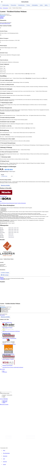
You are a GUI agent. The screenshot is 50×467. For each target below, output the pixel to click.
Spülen (46, 5)
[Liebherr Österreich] (30, 438)
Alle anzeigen (2, 315)
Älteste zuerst (4, 401)
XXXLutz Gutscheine (14, 409)
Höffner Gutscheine (45, 409)
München (13, 408)
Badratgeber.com (5, 416)
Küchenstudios (5, 5)
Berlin (8, 408)
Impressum (5, 461)
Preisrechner (13, 5)
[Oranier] (42, 438)
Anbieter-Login (6, 421)
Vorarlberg (17, 408)
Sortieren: (4, 398)
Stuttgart (35, 408)
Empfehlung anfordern (6, 407)
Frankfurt (30, 408)
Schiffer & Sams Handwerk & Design (9, 344)
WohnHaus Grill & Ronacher (7, 365)
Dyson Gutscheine (20, 409)
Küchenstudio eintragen (6, 420)
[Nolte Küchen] (17, 443)
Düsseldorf (27, 408)
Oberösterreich (21, 408)
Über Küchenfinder (5, 414)
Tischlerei (19, 203)
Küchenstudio (23, 203)
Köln (33, 408)
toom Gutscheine (25, 409)
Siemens (40, 408)
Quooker (15, 203)
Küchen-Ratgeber (5, 413)
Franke (38, 408)
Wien (24, 408)
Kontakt (4, 464)
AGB (4, 458)
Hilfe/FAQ (4, 415)
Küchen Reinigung (5, 412)
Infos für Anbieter (5, 418)
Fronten (28, 5)
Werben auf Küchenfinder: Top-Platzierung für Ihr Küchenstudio (13, 419)
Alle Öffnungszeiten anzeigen (5, 23)
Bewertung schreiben (5, 185)
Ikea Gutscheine (8, 409)
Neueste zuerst (4, 400)
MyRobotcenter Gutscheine (38, 409)
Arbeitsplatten (35, 5)
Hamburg (10, 408)
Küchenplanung (5, 411)
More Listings (2, 369)
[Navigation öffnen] (2, 2)
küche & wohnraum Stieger (7, 322)
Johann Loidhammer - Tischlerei (8, 359)
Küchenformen (21, 5)
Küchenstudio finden (6, 406)
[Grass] (18, 438)
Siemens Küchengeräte (10, 203)
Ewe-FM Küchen (3, 203)
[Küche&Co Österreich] (33, 443)
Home (4, 450)
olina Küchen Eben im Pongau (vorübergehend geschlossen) (12, 367)
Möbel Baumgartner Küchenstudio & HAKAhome (11, 331)
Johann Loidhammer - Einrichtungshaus (9, 338)
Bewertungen (4, 371)
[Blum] (8, 438)
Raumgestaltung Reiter (6, 333)
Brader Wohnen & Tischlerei (7, 327)
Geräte (41, 5)
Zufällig (3, 402)
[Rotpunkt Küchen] (24, 443)
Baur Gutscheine (31, 409)
